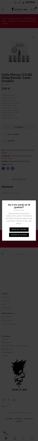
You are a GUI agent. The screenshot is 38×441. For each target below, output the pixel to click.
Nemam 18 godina (19, 235)
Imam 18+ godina (19, 229)
